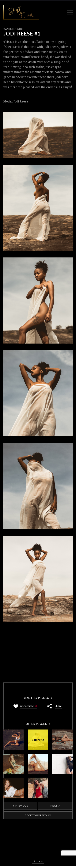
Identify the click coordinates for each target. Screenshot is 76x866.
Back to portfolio (38, 815)
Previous (21, 805)
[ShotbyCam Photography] (21, 12)
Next (54, 805)
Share (58, 706)
